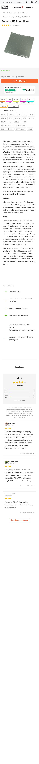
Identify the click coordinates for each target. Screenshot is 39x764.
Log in (15, 400)
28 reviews (15, 25)
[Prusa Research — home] (5, 7)
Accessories (13, 13)
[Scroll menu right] (36, 7)
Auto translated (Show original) (27, 453)
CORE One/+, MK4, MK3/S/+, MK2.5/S (17, 17)
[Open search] (27, 2)
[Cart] (35, 2)
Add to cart (21, 81)
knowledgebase (19, 194)
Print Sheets (24, 13)
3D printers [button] (18, 7)
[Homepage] (4, 12)
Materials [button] (29, 7)
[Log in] (31, 2)
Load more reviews (19, 520)
